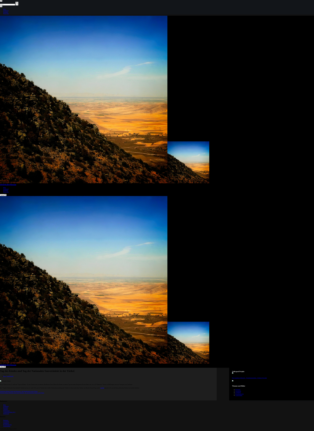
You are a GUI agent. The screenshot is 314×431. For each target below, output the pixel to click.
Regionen (237, 389)
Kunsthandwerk (239, 394)
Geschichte (238, 391)
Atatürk (102, 388)
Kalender (5, 190)
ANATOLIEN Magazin (8, 184)
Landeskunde (9, 376)
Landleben (238, 392)
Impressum (6, 413)
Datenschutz (6, 410)
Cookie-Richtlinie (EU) (9, 412)
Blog (4, 187)
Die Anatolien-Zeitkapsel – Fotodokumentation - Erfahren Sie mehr (249, 378)
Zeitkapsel (6, 189)
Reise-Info (6, 192)
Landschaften (238, 395)
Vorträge (5, 409)
